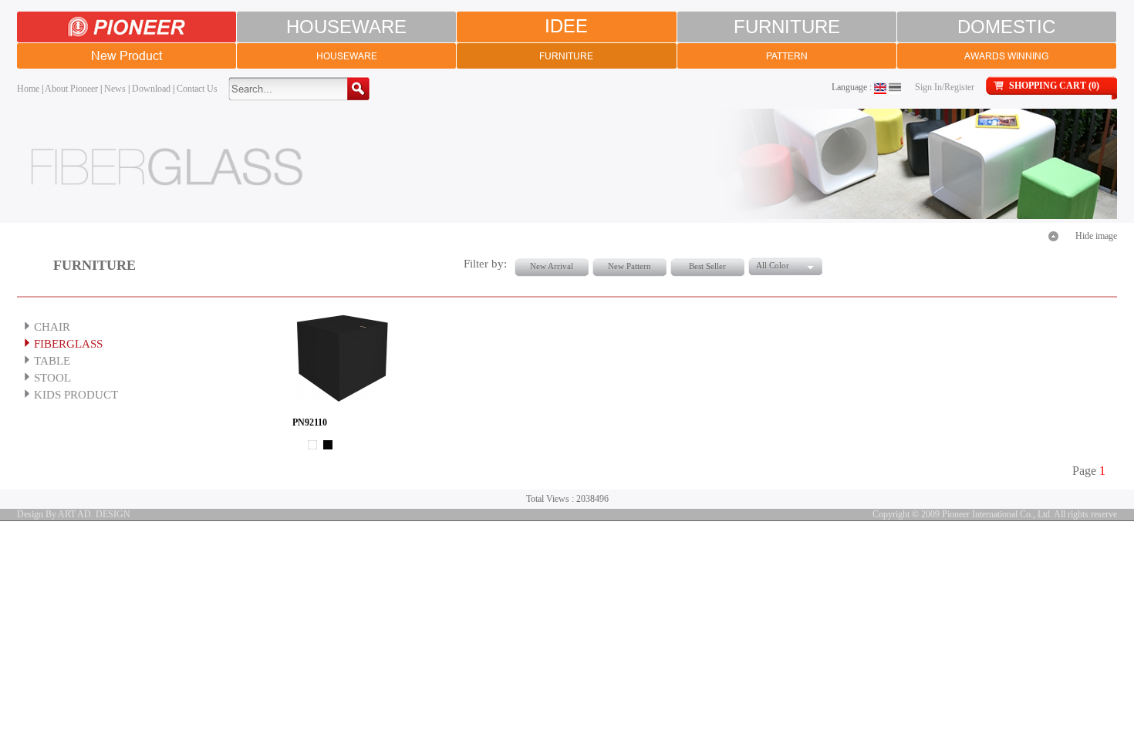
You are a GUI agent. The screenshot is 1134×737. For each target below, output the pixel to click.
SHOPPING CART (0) (1054, 85)
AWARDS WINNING (1006, 56)
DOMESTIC (1006, 26)
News (115, 88)
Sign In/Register (944, 87)
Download (151, 88)
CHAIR (52, 327)
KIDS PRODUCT (76, 395)
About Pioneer (71, 88)
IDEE (566, 26)
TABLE (52, 361)
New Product (126, 55)
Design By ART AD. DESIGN (73, 514)
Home (28, 88)
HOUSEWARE (346, 26)
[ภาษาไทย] (895, 87)
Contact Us (197, 88)
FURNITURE (787, 26)
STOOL (52, 378)
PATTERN (787, 56)
